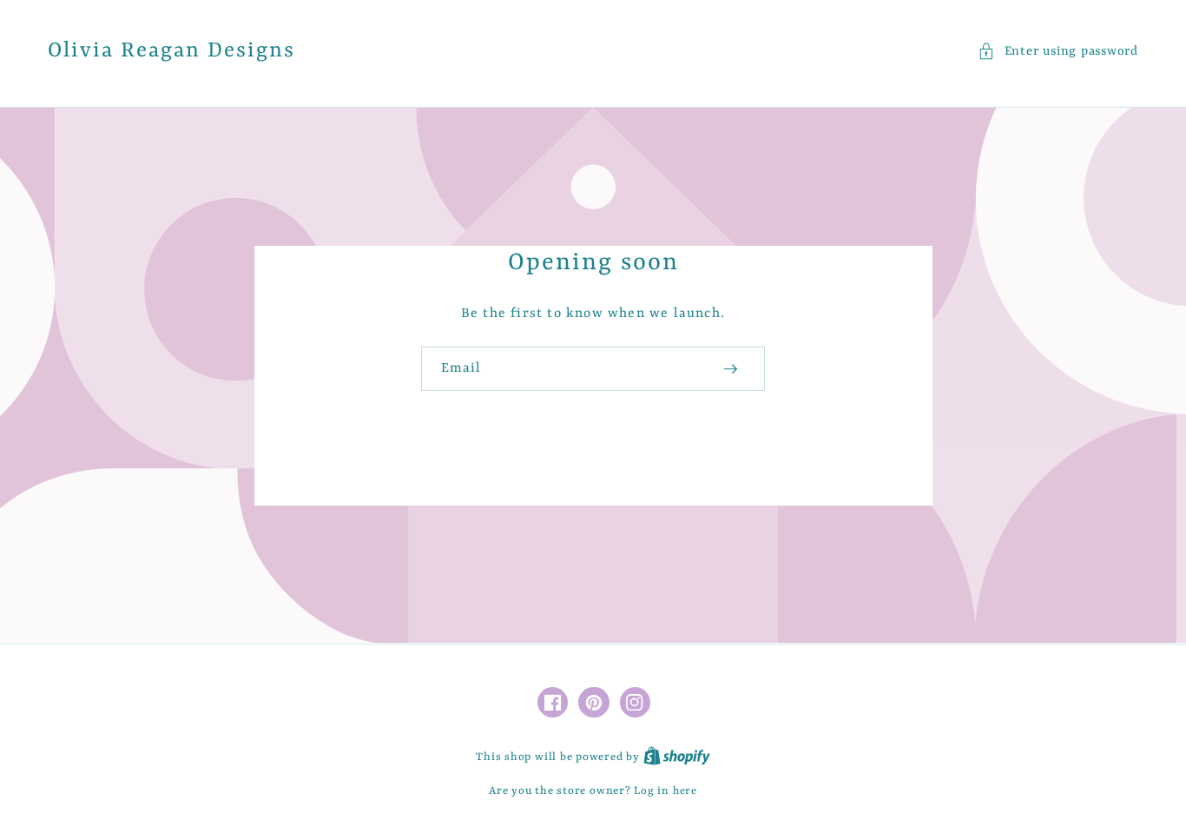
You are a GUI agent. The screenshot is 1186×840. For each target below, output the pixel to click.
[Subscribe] (730, 369)
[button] (1058, 51)
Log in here (665, 791)
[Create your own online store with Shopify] (676, 757)
